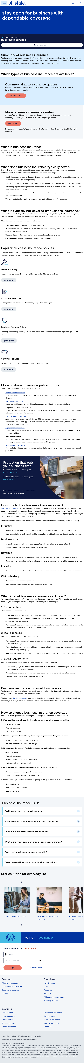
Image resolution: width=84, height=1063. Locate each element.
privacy (14, 1036)
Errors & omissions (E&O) (15, 416)
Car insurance (7, 1012)
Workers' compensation (15, 392)
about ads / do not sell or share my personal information (19, 1039)
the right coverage (20, 698)
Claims (46, 986)
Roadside (48, 1027)
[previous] (21, 882)
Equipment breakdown (14, 428)
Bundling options (51, 1000)
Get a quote (8, 479)
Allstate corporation (10, 983)
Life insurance (7, 1020)
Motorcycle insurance (53, 1012)
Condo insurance (9, 1027)
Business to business (10, 990)
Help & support (50, 983)
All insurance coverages (54, 997)
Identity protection (51, 1023)
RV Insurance (49, 1016)
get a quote (13, 123)
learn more (8, 280)
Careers (5, 993)
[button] (81, 3)
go (13, 968)
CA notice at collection (25, 1036)
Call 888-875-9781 (10, 472)
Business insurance (52, 1020)
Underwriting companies (12, 986)
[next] (21, 925)
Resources (48, 990)
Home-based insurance (15, 445)
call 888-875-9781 (15, 96)
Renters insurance (9, 1023)
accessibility (37, 1036)
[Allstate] (2, 37)
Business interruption (14, 401)
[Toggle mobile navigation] (4, 3)
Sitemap (47, 993)
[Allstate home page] (17, 3)
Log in (74, 3)
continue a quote (36, 968)
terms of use (6, 1036)
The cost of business (9, 508)
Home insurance (8, 1016)
